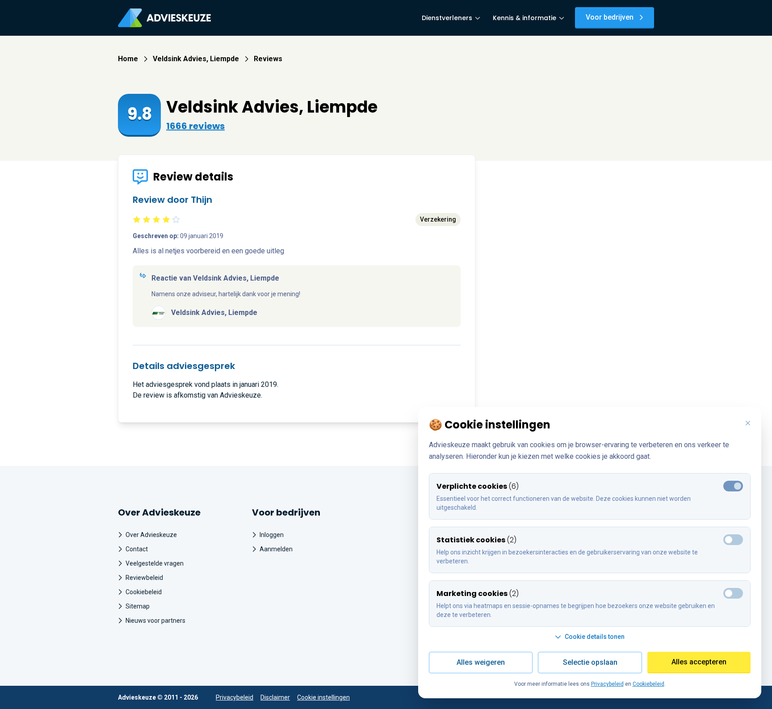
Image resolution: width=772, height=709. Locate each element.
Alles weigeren (481, 662)
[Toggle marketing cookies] (733, 539)
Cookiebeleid (144, 592)
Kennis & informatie (524, 17)
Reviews (268, 59)
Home (128, 59)
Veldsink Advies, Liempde (196, 59)
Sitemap (138, 606)
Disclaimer (275, 697)
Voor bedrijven (610, 17)
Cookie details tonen (595, 636)
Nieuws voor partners (155, 620)
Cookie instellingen (323, 697)
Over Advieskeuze (151, 534)
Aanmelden (276, 549)
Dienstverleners (447, 17)
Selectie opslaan (590, 662)
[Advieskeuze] (164, 17)
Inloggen (272, 534)
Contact (137, 549)
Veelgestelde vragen (155, 563)
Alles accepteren (698, 662)
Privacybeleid (234, 697)
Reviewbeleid (144, 577)
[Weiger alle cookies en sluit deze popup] (748, 423)
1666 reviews (195, 126)
